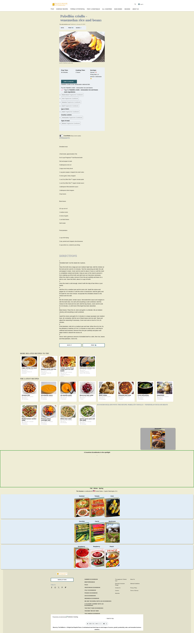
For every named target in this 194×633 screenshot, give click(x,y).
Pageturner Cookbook (72, 94)
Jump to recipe (69, 81)
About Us (136, 9)
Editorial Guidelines (135, 583)
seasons (127, 9)
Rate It (69, 345)
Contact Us (117, 587)
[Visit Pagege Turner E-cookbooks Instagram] (55, 587)
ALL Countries (107, 9)
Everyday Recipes (62, 9)
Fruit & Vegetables (93, 9)
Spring (101, 488)
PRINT (70, 27)
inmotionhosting (63, 617)
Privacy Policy (133, 587)
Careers (117, 590)
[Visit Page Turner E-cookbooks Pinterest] (62, 587)
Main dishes (118, 9)
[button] (62, 580)
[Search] (135, 4)
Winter (96, 488)
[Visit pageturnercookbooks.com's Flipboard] (66, 587)
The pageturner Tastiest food (121, 580)
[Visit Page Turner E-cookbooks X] (59, 587)
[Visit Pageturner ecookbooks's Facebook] (52, 587)
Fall (91, 488)
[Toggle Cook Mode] (61, 136)
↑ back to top (110, 618)
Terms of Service (134, 590)
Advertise (117, 593)
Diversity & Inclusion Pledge (120, 584)
